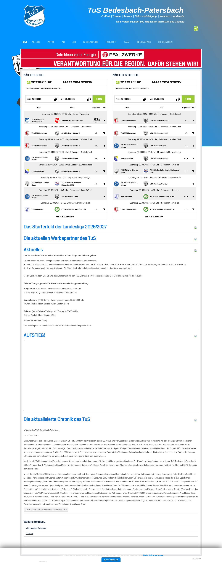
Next (203, 57)
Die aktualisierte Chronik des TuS (57, 419)
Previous (18, 57)
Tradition (29, 533)
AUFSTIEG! (34, 335)
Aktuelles (33, 250)
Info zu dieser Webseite (36, 528)
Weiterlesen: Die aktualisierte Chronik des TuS (46, 509)
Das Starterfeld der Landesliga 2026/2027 (65, 227)
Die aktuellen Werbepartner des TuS (60, 238)
